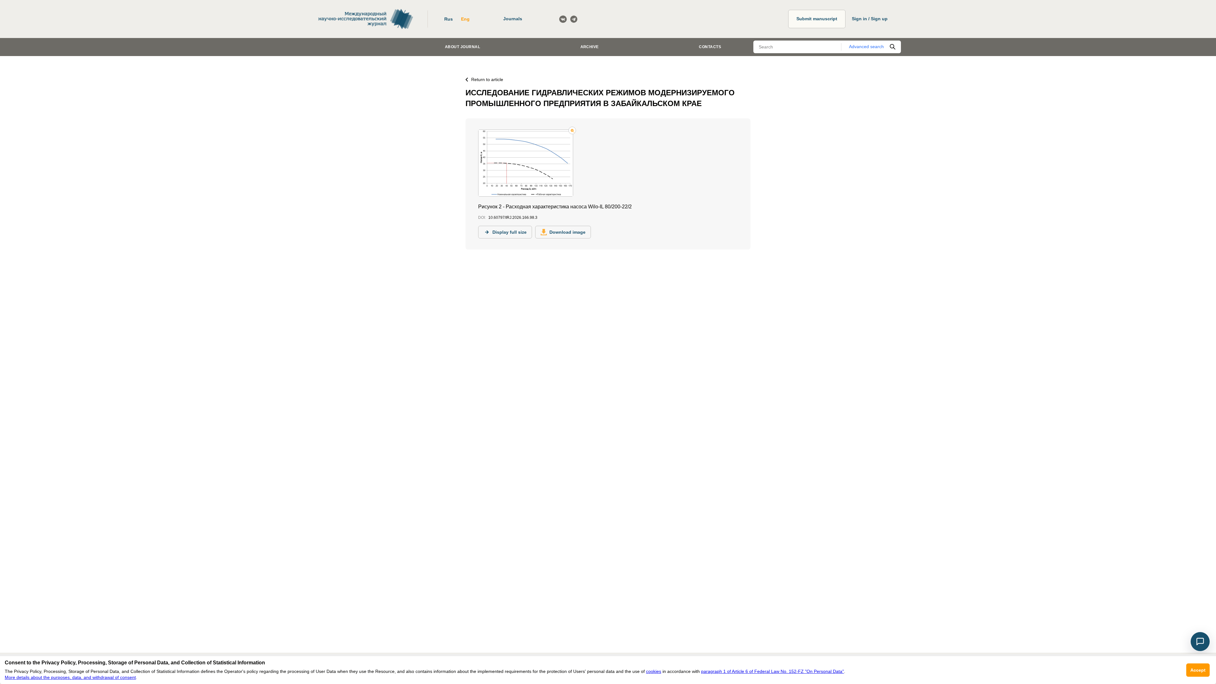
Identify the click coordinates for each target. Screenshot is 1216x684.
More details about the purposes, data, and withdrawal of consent (70, 677)
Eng (465, 19)
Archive (589, 47)
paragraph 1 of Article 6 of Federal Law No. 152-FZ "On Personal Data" (772, 671)
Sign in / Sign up (870, 18)
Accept (1198, 670)
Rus (448, 19)
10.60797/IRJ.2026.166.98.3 (512, 217)
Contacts (710, 47)
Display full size (509, 232)
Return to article (487, 79)
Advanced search (866, 46)
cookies (653, 671)
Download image (567, 232)
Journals (512, 18)
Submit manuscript (816, 18)
